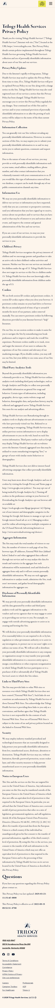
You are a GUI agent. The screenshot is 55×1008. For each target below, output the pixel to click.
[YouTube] (13, 955)
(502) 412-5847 (8, 940)
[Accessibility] (33, 997)
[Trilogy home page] (27, 929)
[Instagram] (8, 955)
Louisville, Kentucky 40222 (13, 948)
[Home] (35, 997)
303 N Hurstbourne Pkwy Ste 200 (16, 944)
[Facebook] (3, 955)
